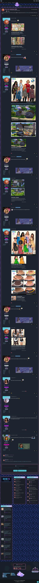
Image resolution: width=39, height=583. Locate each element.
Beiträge (4, 34)
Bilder (4, 71)
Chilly (2, 13)
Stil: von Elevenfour (20, 581)
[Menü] (38, 1)
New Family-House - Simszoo (16, 147)
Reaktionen (4, 33)
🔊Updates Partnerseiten (17, 461)
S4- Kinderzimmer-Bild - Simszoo (16, 32)
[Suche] (34, 1)
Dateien (4, 70)
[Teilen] (37, 15)
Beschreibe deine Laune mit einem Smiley (20, 485)
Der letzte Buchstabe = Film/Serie (19, 490)
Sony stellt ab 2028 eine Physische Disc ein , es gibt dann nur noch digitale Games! (33, 488)
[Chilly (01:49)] (17, 568)
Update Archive (25, 461)
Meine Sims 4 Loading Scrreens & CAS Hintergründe (33, 480)
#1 (36, 18)
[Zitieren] (36, 51)
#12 (36, 396)
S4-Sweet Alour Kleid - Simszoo (16, 264)
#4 (36, 156)
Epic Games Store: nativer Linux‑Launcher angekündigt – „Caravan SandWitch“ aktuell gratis (7, 532)
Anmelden (15, 470)
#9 (36, 327)
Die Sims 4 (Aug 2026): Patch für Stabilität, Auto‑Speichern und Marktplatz (7, 546)
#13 (36, 416)
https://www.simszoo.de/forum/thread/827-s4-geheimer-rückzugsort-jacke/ (22, 103)
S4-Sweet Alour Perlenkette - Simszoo (21, 297)
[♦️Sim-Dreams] (1, 1)
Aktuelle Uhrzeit (18, 479)
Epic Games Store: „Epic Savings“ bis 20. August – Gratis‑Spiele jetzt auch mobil (7, 554)
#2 (36, 54)
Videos (4, 72)
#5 (36, 178)
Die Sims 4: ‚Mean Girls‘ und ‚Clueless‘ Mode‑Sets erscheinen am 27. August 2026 (7, 509)
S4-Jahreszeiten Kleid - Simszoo (16, 46)
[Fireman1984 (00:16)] (21, 568)
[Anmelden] (36, 1)
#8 (36, 306)
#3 (36, 76)
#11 (36, 377)
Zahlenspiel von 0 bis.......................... (18, 482)
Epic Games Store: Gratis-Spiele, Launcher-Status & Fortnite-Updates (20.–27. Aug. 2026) (7, 517)
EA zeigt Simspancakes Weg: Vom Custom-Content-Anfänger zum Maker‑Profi (7, 525)
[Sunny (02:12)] (15, 568)
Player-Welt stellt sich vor (32, 493)
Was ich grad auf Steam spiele (33, 500)
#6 (36, 207)
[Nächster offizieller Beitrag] (34, 72)
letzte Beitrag (27, 12)
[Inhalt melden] (34, 51)
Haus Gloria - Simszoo (15, 197)
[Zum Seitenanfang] (38, 582)
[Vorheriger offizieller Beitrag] (33, 174)
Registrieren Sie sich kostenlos (23, 467)
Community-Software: (19, 580)
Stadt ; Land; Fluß (18, 487)
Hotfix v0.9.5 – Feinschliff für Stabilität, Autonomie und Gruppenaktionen (7, 539)
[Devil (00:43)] (19, 568)
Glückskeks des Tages (19, 497)
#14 (36, 435)
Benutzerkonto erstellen (22, 470)
